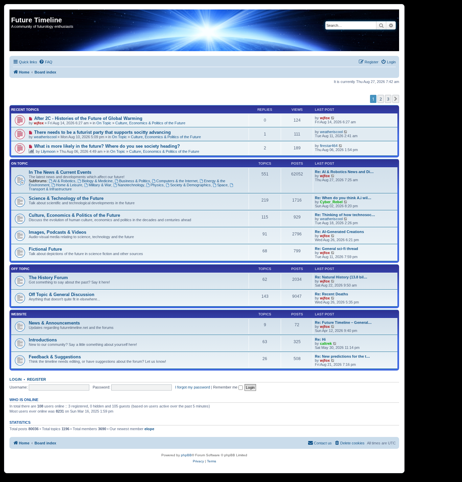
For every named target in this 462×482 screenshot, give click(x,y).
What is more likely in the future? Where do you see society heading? (107, 146)
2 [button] (380, 99)
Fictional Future (45, 249)
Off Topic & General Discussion (61, 294)
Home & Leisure (69, 185)
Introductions (43, 339)
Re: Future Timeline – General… (343, 322)
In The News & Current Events (60, 172)
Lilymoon (48, 151)
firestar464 (329, 146)
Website (19, 314)
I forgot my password (192, 387)
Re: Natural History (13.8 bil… (341, 277)
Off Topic (20, 269)
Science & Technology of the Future (66, 198)
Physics (157, 185)
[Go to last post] (333, 118)
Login (15, 379)
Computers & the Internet (177, 181)
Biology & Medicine (97, 181)
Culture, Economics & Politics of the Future (150, 123)
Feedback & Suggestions (55, 356)
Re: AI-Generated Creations (339, 232)
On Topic (103, 123)
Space (222, 185)
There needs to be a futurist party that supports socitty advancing (102, 132)
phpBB (186, 455)
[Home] (15, 13)
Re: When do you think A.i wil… (343, 198)
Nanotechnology (131, 185)
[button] (395, 99)
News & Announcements (54, 323)
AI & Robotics (64, 181)
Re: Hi (320, 339)
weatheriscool (45, 137)
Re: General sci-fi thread (336, 249)
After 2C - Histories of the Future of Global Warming (88, 118)
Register (36, 379)
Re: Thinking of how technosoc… (345, 215)
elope (149, 429)
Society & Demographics (190, 185)
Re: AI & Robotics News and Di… (344, 172)
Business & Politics (134, 181)
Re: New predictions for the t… (342, 356)
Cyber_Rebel (331, 202)
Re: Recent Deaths (331, 294)
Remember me (225, 387)
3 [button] (388, 99)
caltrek (326, 343)
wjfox (39, 123)
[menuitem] (45, 62)
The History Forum (48, 277)
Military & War (100, 185)
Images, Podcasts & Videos (57, 232)
